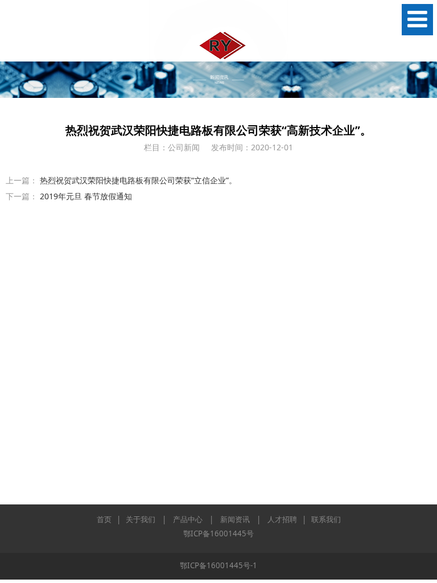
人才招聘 (282, 519)
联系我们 (326, 519)
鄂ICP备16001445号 (218, 533)
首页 (104, 519)
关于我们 (140, 519)
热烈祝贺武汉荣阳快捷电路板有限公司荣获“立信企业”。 (138, 180)
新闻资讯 (235, 519)
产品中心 (188, 519)
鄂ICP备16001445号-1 (218, 565)
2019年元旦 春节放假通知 (86, 196)
